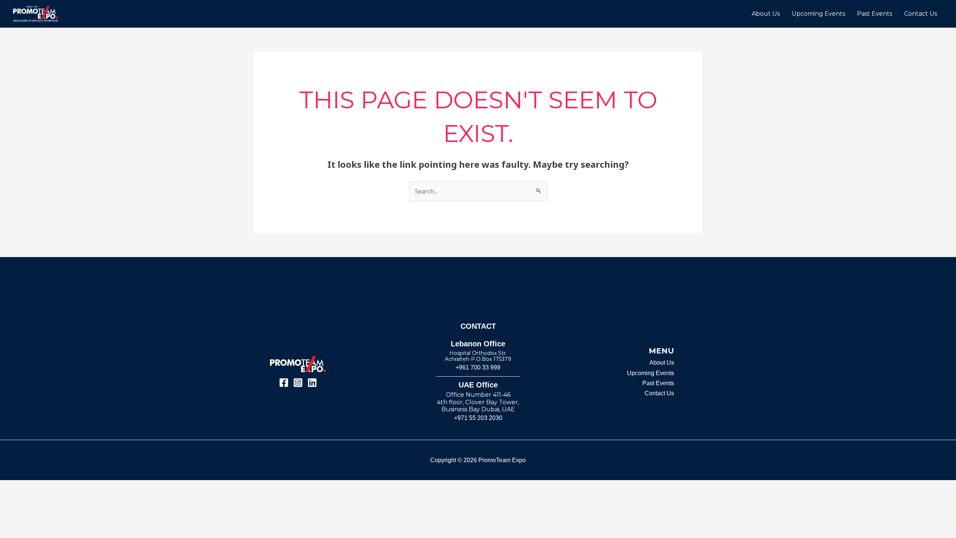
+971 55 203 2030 (478, 418)
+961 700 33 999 (478, 367)
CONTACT (478, 326)
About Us (766, 13)
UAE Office (478, 385)
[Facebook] (284, 382)
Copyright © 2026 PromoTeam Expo (478, 460)
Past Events (874, 13)
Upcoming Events (818, 13)
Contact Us (920, 13)
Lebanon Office (478, 344)
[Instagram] (298, 382)
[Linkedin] (312, 382)
